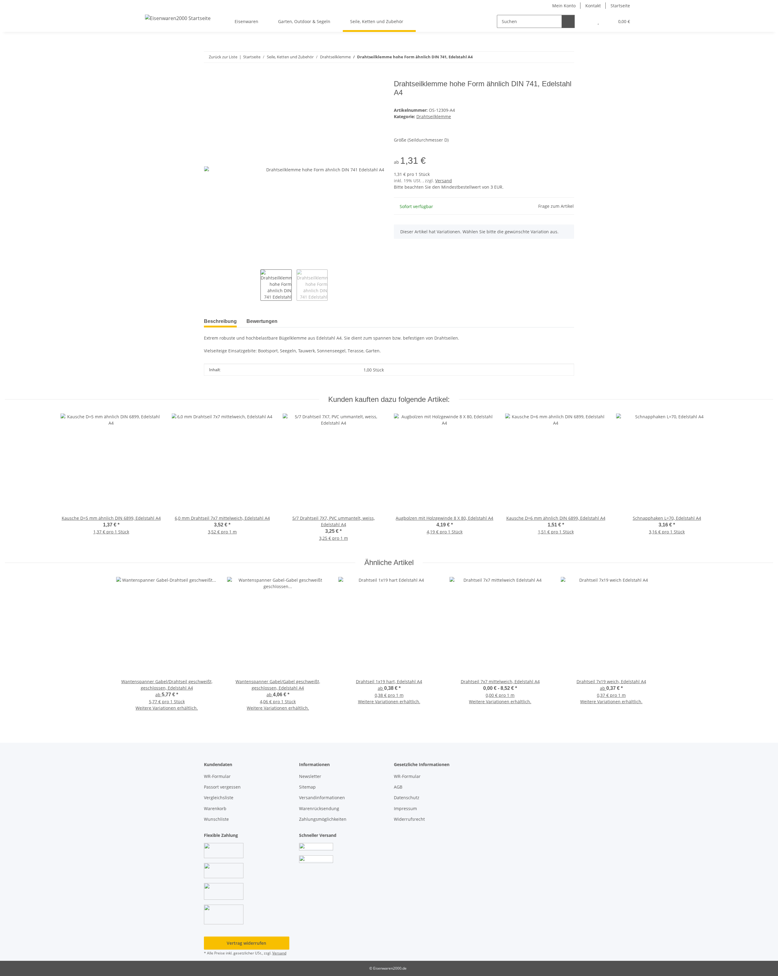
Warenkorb (215, 808)
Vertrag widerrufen (246, 943)
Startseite (620, 6)
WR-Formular (217, 776)
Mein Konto (564, 6)
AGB (398, 787)
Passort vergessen (222, 787)
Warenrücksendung (319, 808)
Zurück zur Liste (223, 57)
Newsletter (310, 776)
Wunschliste (216, 819)
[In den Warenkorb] (209, 76)
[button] (586, 21)
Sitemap (307, 787)
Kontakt (593, 6)
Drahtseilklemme (433, 116)
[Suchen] (568, 21)
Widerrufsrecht (409, 819)
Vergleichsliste (218, 797)
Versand (443, 180)
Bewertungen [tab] (261, 321)
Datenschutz (406, 797)
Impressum (405, 808)
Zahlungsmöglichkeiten (322, 819)
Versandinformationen (322, 797)
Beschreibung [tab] (220, 321)
